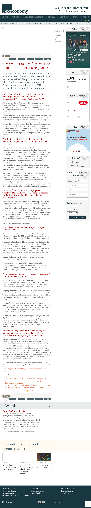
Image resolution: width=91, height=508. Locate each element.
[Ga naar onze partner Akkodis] (72, 103)
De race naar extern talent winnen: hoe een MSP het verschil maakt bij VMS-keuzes (41, 23)
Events (75, 17)
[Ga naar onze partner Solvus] (72, 111)
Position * (71, 210)
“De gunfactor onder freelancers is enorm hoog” (9, 467)
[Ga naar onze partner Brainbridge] (72, 79)
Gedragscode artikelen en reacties (15, 495)
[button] (26, 40)
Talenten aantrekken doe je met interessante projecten (26, 379)
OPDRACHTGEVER (67, 489)
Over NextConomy (9, 491)
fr (89, 20)
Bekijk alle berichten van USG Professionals (19, 432)
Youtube (80, 166)
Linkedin (79, 163)
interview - (6, 463)
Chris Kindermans (34, 391)
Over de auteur (16, 406)
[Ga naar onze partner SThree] (83, 79)
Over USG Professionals (13, 411)
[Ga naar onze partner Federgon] (72, 118)
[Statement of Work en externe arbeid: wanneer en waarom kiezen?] (27, 457)
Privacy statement (9, 493)
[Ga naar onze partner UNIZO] (83, 103)
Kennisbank (35, 493)
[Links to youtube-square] (44, 502)
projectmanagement (45, 391)
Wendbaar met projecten (12, 365)
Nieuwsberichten (37, 491)
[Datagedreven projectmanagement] (44, 457)
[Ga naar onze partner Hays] (72, 87)
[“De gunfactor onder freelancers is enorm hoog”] (9, 457)
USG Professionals (58, 30)
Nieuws (5, 17)
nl (86, 20)
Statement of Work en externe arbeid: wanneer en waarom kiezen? (26, 469)
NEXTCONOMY (8, 489)
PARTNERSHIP (64, 17)
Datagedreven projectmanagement (45, 466)
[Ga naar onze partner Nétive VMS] (83, 111)
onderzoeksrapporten (34, 17)
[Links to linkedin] (40, 502)
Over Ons (85, 17)
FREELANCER (36, 489)
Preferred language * (75, 203)
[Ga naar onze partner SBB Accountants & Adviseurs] (83, 118)
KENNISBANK (16, 17)
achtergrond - (25, 463)
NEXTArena (51, 17)
